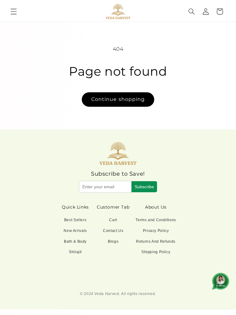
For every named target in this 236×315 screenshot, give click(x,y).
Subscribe (144, 186)
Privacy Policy (156, 231)
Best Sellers (75, 220)
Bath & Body (75, 241)
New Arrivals (75, 231)
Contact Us (113, 231)
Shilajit (75, 252)
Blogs (113, 241)
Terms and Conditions (156, 220)
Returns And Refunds (155, 241)
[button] (13, 11)
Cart (113, 220)
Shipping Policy (155, 252)
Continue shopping (118, 99)
